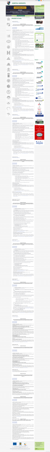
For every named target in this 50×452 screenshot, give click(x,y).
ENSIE (39, 96)
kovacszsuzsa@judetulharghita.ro (21, 312)
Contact (42, 0)
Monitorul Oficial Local (34, 15)
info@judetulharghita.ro (39, 446)
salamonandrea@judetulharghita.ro (20, 231)
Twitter (39, 0)
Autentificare (43, 0)
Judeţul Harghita (14, 15)
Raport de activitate (28, 15)
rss (41, 0)
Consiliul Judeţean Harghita (21, 15)
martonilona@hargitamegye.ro (17, 367)
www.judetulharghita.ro (15, 65)
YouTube (40, 0)
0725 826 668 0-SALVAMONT (39, 138)
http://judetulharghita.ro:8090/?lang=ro (20, 60)
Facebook (38, 0)
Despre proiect (20, 447)
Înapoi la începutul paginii (48, 451)
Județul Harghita (19, 3)
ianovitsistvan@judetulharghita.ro (17, 149)
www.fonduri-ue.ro (28, 448)
